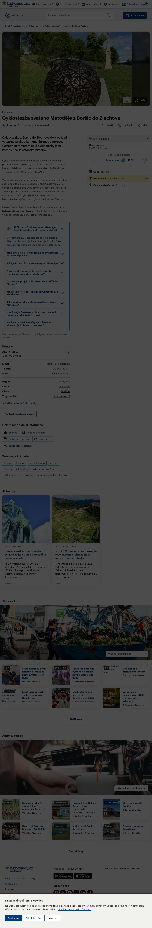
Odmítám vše (33, 918)
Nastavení (52, 918)
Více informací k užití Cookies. (74, 909)
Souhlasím (13, 918)
